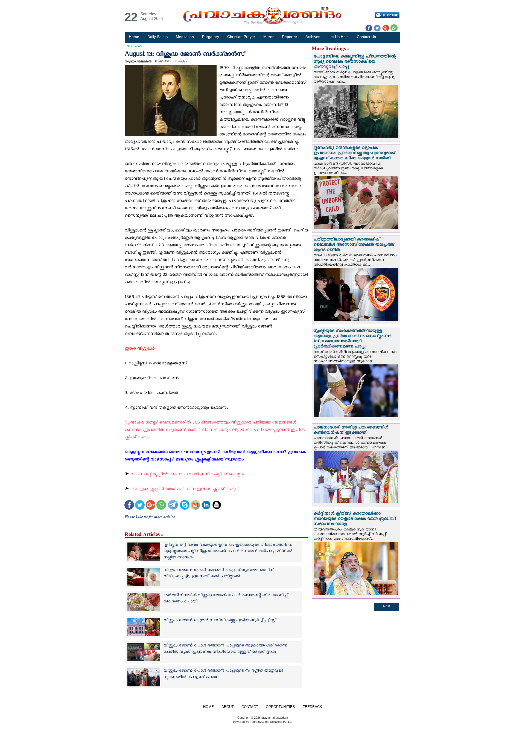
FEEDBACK (312, 707)
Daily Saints (157, 36)
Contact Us (366, 36)
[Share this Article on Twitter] (140, 505)
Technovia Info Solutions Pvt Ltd (270, 721)
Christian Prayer (241, 36)
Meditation (185, 36)
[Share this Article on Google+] (150, 505)
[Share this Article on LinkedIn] (206, 505)
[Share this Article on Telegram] (173, 505)
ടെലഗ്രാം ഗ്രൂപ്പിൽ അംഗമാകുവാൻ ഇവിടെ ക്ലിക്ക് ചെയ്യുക (185, 489)
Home (134, 36)
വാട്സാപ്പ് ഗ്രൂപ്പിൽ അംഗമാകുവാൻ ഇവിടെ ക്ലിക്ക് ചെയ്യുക (187, 475)
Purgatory (210, 36)
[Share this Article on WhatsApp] (161, 505)
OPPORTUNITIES (280, 707)
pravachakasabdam (274, 717)
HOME (208, 707)
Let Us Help (338, 36)
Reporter (289, 36)
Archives (312, 36)
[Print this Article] (216, 505)
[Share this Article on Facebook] (129, 505)
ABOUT (227, 707)
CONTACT (249, 707)
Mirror (268, 36)
